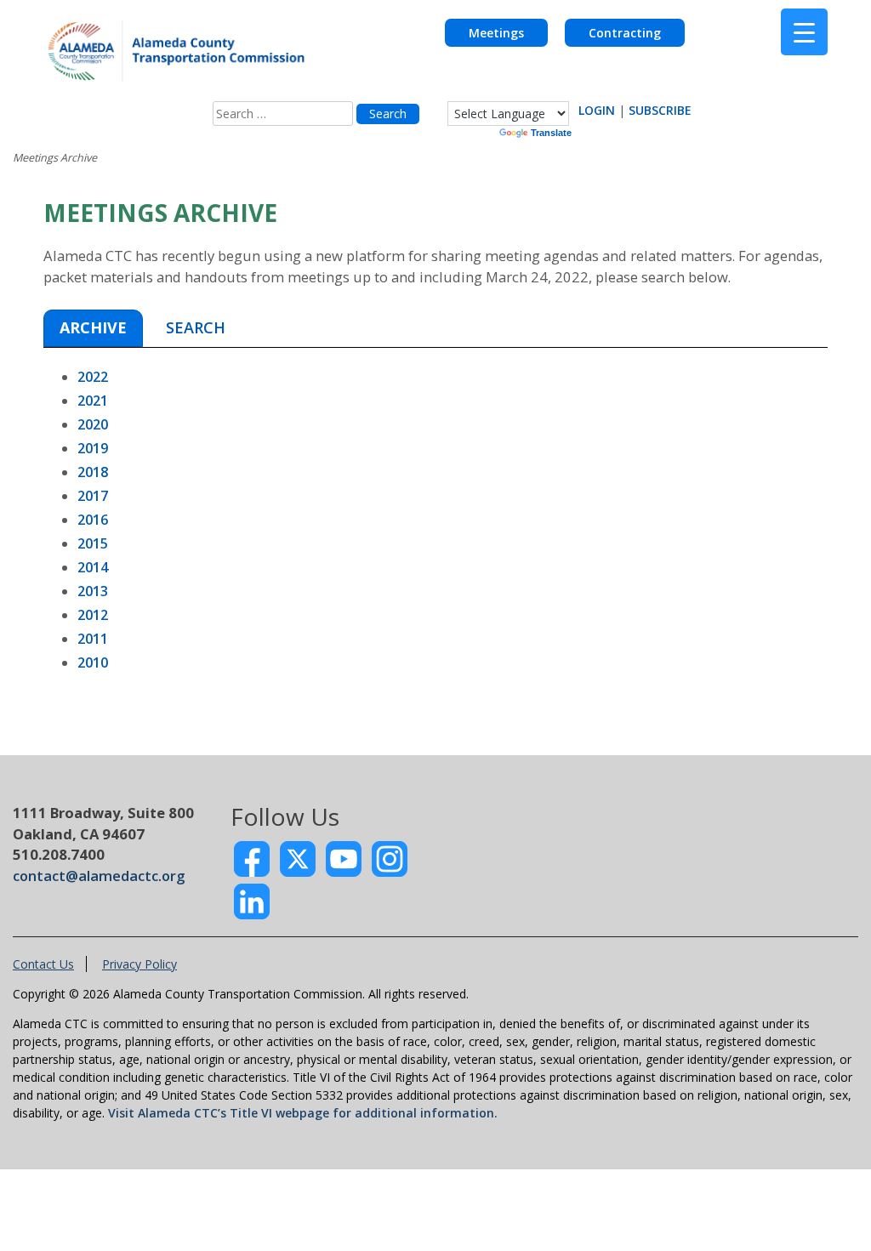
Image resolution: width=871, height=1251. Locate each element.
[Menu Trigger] (804, 32)
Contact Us (43, 964)
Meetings (496, 33)
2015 (92, 543)
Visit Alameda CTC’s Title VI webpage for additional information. (303, 1113)
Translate (551, 133)
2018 (92, 472)
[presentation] (93, 329)
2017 (92, 495)
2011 (92, 638)
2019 (92, 448)
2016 (92, 519)
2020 (92, 424)
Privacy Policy (139, 964)
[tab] (93, 328)
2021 (92, 400)
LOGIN (596, 110)
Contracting (625, 33)
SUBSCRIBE (660, 110)
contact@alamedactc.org (99, 875)
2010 (92, 662)
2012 (92, 615)
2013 (92, 591)
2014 (92, 567)
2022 (92, 376)
